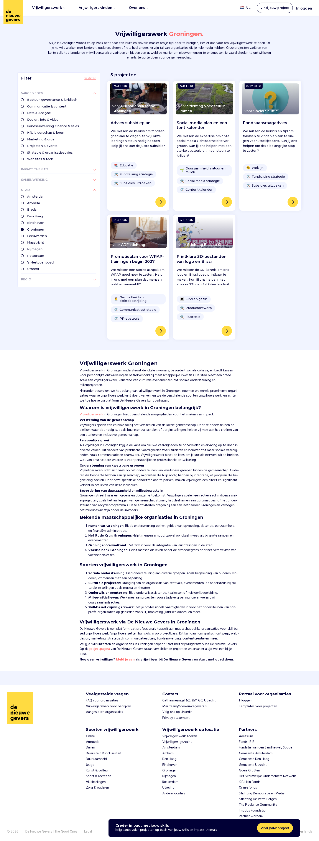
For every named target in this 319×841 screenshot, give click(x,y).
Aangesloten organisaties (104, 712)
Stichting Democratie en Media (261, 793)
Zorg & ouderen (97, 788)
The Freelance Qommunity (258, 805)
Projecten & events (42, 146)
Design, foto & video (43, 120)
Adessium (246, 736)
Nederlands (303, 831)
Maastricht (35, 242)
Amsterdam (36, 196)
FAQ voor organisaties (102, 700)
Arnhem (33, 203)
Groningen (35, 229)
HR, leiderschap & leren (45, 133)
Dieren (90, 747)
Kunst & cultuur (97, 770)
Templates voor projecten (258, 706)
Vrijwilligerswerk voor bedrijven (108, 706)
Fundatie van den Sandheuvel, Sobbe (265, 747)
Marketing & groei (41, 139)
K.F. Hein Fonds (249, 782)
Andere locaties (173, 793)
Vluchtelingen (96, 782)
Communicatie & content (46, 106)
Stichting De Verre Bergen (258, 799)
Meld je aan (125, 659)
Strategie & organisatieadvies (50, 153)
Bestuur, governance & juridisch (52, 100)
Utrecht (33, 269)
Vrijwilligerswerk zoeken (179, 736)
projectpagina (99, 649)
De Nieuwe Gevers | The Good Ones (51, 831)
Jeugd (90, 765)
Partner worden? (251, 816)
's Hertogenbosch (41, 262)
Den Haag (35, 216)
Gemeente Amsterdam (256, 753)
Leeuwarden (37, 236)
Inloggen (304, 8)
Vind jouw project (275, 828)
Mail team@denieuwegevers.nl (184, 706)
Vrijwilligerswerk (91, 414)
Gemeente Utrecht (253, 765)
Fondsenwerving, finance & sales (53, 126)
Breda (31, 209)
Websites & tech (40, 159)
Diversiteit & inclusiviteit (104, 753)
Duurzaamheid (96, 759)
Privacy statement (176, 718)
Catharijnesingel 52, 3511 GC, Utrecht (189, 700)
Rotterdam (35, 256)
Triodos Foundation (253, 810)
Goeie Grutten (249, 770)
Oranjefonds (248, 788)
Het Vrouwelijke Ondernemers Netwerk (267, 776)
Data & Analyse (39, 113)
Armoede (92, 742)
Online (90, 736)
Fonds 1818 (247, 742)
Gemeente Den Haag (254, 759)
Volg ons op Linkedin (177, 712)
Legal (88, 831)
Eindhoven (35, 223)
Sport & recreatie (98, 776)
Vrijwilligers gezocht (177, 742)
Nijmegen (35, 249)
